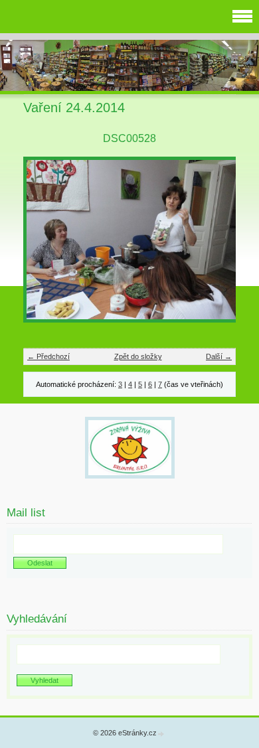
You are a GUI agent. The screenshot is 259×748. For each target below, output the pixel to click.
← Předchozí (48, 356)
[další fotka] (214, 246)
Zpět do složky (138, 356)
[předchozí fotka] (45, 246)
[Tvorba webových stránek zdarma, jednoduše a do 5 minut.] (161, 734)
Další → (219, 356)
